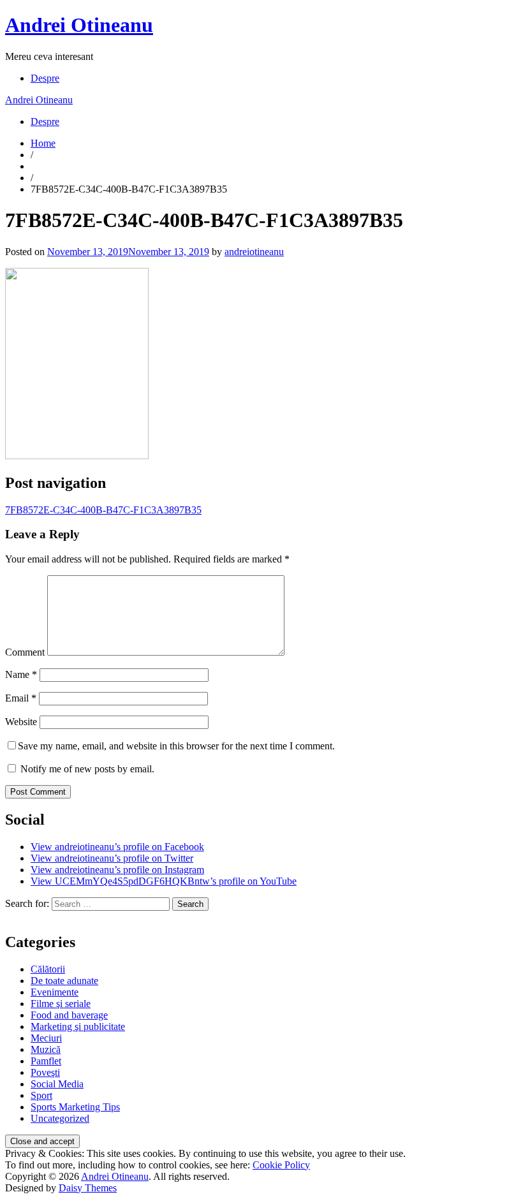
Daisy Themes (88, 1187)
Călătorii (48, 969)
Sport (41, 1095)
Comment (25, 652)
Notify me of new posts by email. (87, 768)
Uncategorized (60, 1118)
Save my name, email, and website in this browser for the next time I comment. (176, 745)
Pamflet (46, 1061)
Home (43, 143)
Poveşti (45, 1072)
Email (20, 698)
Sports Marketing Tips (75, 1106)
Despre (45, 78)
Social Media (57, 1083)
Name (21, 674)
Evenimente (54, 992)
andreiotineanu (254, 251)
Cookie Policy (281, 1164)
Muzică (46, 1049)
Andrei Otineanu (79, 24)
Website (21, 721)
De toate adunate (64, 980)
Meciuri (46, 1038)
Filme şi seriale (61, 1003)
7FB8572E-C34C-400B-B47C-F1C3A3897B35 (103, 509)
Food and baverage (69, 1015)
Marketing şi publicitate (78, 1026)
